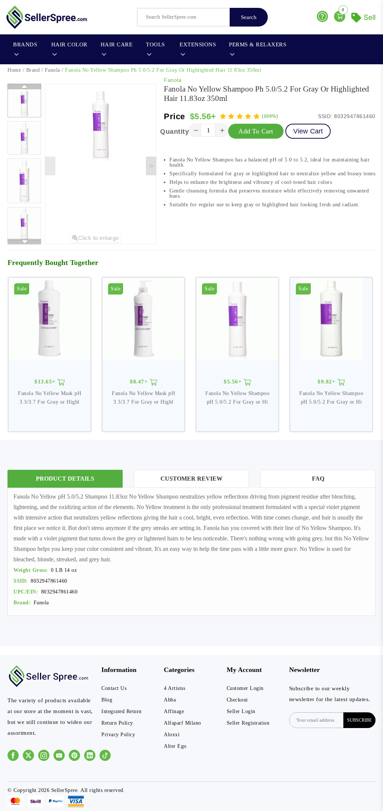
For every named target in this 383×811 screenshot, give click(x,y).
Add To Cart (255, 131)
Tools (155, 44)
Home (14, 70)
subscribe (359, 720)
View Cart (308, 131)
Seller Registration (248, 723)
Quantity (174, 131)
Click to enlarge (98, 238)
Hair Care (117, 44)
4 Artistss (174, 688)
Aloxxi (172, 734)
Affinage (174, 711)
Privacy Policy (118, 734)
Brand (33, 70)
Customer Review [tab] (191, 478)
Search (249, 17)
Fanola (52, 70)
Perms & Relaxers (257, 44)
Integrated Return (121, 711)
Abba (170, 700)
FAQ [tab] (318, 478)
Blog (106, 700)
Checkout (237, 700)
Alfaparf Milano (182, 723)
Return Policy (117, 723)
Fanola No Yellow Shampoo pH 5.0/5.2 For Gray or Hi (237, 397)
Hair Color (69, 44)
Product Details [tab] (65, 478)
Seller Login (241, 711)
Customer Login (245, 688)
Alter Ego (175, 746)
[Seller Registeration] (364, 16)
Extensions (198, 44)
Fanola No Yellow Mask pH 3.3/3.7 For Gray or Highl (49, 397)
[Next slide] (151, 166)
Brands (25, 44)
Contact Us (113, 688)
